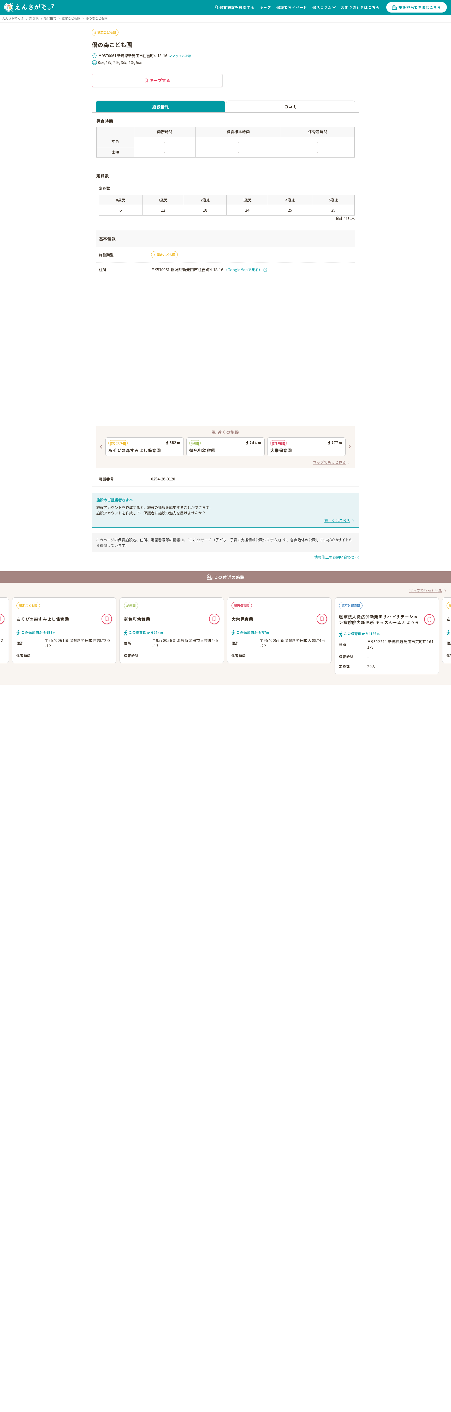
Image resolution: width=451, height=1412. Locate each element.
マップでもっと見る (329, 462)
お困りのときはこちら (360, 7)
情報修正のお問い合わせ (334, 557)
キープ (265, 7)
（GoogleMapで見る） (243, 269)
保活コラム (322, 7)
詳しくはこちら (337, 520)
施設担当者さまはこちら (420, 7)
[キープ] (107, 619)
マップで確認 (181, 56)
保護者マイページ (291, 7)
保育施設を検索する (236, 7)
